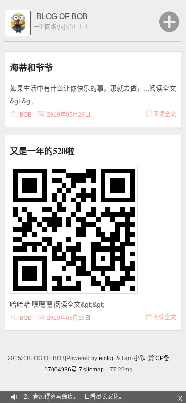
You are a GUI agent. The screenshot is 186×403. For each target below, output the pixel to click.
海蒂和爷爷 (31, 67)
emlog (107, 358)
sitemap (93, 369)
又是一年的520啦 (42, 151)
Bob (25, 114)
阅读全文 (164, 114)
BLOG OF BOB (62, 16)
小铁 (139, 358)
